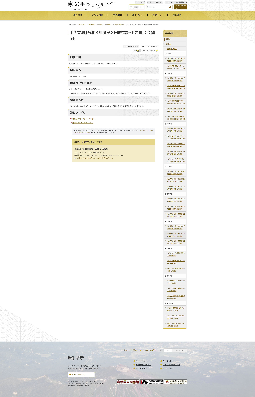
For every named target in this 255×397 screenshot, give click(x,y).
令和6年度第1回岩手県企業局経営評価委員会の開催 (176, 160)
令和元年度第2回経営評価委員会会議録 (176, 290)
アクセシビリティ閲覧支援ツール (177, 2)
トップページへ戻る (149, 350)
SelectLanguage (137, 7)
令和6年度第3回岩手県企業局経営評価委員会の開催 (176, 137)
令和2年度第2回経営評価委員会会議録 (176, 262)
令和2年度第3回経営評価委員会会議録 (176, 254)
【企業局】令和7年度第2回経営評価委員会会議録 (176, 95)
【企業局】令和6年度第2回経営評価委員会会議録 (176, 145)
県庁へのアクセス (78, 374)
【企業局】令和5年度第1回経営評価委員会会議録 (176, 188)
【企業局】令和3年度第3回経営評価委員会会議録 (176, 227)
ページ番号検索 (181, 5)
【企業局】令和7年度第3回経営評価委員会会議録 (176, 79)
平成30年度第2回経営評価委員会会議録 (175, 317)
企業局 (108, 24)
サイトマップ (141, 2)
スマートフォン (179, 350)
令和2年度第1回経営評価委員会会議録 (176, 270)
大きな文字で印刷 (148, 50)
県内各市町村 (168, 361)
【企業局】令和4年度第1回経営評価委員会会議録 (176, 215)
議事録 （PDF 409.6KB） (82, 123)
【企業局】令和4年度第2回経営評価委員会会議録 (176, 208)
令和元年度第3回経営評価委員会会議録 (176, 282)
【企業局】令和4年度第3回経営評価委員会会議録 (176, 200)
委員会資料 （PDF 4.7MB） (83, 119)
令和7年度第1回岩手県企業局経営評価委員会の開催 (176, 118)
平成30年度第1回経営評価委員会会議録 (175, 325)
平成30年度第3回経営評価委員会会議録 (175, 309)
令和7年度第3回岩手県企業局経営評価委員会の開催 (176, 87)
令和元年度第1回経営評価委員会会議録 (176, 297)
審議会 (100, 24)
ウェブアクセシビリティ (171, 365)
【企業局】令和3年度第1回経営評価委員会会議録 (176, 242)
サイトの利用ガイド (143, 368)
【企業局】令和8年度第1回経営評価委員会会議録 (176, 60)
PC (168, 350)
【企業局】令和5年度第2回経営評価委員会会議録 (176, 180)
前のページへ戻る (130, 350)
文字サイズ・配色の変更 (156, 2)
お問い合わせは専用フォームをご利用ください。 (95, 158)
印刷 (135, 50)
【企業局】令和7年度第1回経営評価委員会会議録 (176, 110)
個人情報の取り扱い (143, 365)
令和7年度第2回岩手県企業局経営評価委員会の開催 (176, 102)
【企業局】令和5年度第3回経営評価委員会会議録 (176, 173)
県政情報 (92, 24)
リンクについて (168, 368)
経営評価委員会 (119, 24)
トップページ (81, 24)
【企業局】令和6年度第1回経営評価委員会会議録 (176, 153)
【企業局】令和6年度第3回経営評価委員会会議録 (176, 130)
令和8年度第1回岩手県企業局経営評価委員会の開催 (176, 67)
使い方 (178, 8)
